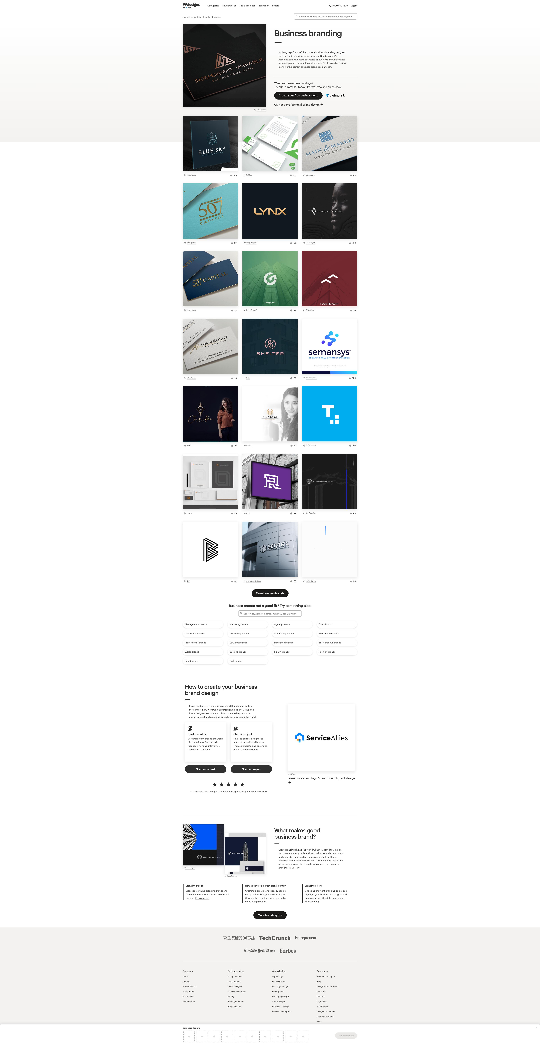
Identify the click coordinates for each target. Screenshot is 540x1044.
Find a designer (247, 5)
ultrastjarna (261, 109)
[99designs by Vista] (191, 5)
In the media (188, 991)
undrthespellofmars (253, 581)
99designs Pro (234, 1006)
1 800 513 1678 (340, 5)
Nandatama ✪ (311, 377)
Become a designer (326, 976)
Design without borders (327, 986)
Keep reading (202, 898)
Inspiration (263, 5)
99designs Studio (236, 1001)
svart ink (190, 445)
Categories (213, 5)
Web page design (280, 986)
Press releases (189, 986)
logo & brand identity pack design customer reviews (239, 791)
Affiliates (321, 996)
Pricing (231, 996)
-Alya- (292, 774)
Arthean (249, 445)
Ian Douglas (310, 242)
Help (319, 1021)
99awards (321, 991)
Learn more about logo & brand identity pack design (321, 778)
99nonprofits (189, 1001)
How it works (229, 5)
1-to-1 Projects (234, 981)
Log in (354, 5)
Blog (319, 981)
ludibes (249, 174)
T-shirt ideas (322, 1006)
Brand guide (278, 991)
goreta (189, 513)
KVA (248, 377)
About (185, 976)
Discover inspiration (237, 991)
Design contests (235, 976)
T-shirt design (278, 1001)
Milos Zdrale (311, 445)
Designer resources (326, 1011)
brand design (318, 66)
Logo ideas (322, 1001)
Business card (278, 981)
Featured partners (325, 1016)
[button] (537, 1027)
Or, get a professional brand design (297, 104)
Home (186, 17)
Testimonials (188, 996)
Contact (186, 981)
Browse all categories (282, 1011)
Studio (275, 5)
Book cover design (280, 1006)
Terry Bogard (251, 242)
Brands (206, 17)
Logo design (278, 976)
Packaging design (280, 996)
